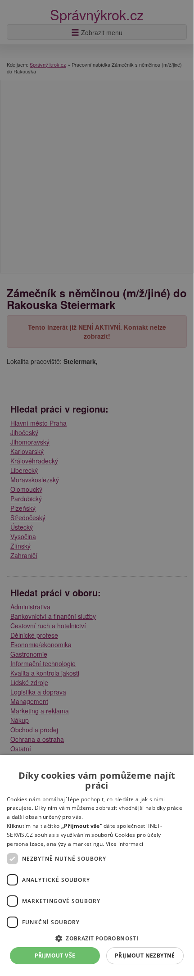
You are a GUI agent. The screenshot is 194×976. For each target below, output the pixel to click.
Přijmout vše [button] (55, 955)
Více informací (124, 844)
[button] (97, 938)
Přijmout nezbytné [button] (145, 955)
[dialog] (97, 864)
